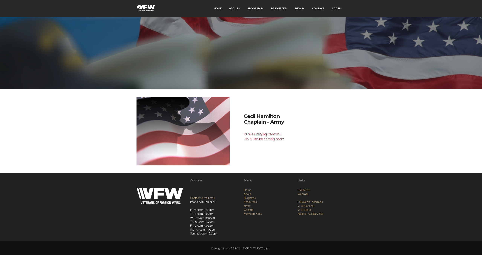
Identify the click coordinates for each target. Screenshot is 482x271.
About (247, 194)
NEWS (299, 8)
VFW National (305, 205)
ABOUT (233, 8)
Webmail (302, 194)
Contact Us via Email (202, 197)
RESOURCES (278, 8)
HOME (218, 8)
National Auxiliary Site (310, 213)
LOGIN (336, 8)
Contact (248, 209)
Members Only (253, 213)
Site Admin (303, 190)
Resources (250, 201)
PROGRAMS (254, 8)
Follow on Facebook (310, 201)
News (247, 205)
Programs (250, 197)
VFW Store (304, 209)
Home (247, 190)
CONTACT (318, 8)
